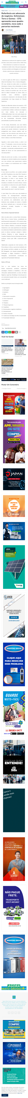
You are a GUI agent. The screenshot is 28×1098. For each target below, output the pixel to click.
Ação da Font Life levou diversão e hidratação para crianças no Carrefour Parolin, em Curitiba (7, 370)
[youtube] (15, 1012)
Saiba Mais (19, 1093)
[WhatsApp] (9, 332)
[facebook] (9, 1012)
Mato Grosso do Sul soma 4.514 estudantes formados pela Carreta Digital (7, 350)
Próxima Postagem (21, 388)
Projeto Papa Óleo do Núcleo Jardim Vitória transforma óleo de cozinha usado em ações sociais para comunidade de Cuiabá (20, 351)
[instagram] (19, 1012)
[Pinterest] (13, 332)
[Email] (16, 332)
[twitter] (12, 1012)
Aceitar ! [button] (5, 1095)
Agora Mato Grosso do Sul (15, 10)
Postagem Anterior (6, 388)
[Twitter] (6, 332)
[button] (2, 2)
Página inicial (4, 10)
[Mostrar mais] (19, 332)
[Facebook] (2, 332)
